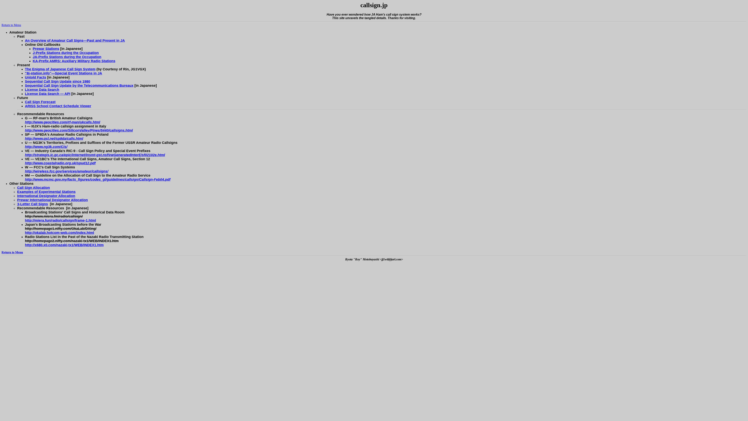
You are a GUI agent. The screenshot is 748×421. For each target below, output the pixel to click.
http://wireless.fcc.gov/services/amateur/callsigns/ (66, 171)
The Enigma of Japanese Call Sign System (60, 69)
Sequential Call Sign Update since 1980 (57, 81)
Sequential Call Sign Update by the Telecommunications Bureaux (79, 86)
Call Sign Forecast (40, 102)
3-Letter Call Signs (32, 204)
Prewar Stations (46, 49)
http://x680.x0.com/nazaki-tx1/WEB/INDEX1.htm (64, 245)
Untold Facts (35, 77)
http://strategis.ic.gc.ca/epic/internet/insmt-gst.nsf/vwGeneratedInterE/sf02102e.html (95, 155)
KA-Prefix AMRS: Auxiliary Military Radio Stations (74, 61)
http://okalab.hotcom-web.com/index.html (59, 233)
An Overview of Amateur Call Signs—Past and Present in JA (75, 40)
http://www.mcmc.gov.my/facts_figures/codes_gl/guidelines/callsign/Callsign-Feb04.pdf (97, 179)
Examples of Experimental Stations (46, 192)
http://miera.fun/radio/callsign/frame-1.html (60, 220)
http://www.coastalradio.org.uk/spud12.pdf (60, 163)
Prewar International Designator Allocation (52, 200)
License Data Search (42, 90)
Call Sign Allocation (33, 188)
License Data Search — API (47, 94)
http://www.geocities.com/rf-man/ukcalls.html (62, 122)
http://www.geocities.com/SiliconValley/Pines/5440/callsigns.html (79, 130)
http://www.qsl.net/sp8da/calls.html (54, 139)
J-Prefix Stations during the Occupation (66, 53)
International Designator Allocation (46, 196)
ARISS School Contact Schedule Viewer (58, 106)
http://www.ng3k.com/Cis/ (46, 147)
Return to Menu (11, 25)
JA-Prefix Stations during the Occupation (67, 57)
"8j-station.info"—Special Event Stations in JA (63, 73)
